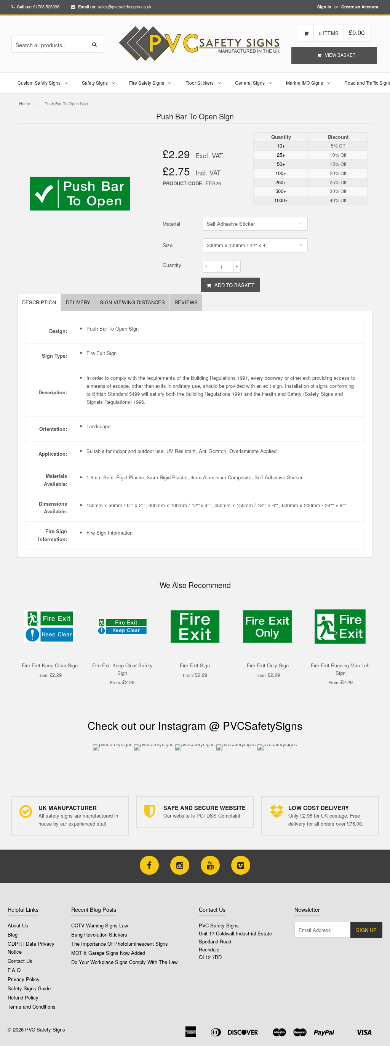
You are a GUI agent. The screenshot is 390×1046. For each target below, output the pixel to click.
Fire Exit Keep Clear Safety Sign (122, 669)
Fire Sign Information (109, 532)
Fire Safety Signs (146, 82)
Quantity (172, 264)
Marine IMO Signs (304, 82)
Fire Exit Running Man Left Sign (340, 669)
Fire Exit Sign (195, 665)
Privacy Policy (24, 979)
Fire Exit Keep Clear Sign (50, 665)
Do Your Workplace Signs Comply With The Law (124, 962)
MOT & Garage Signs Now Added (108, 952)
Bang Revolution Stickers (99, 934)
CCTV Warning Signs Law (99, 925)
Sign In (324, 7)
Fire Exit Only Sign (268, 665)
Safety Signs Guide (29, 988)
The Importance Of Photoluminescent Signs (119, 943)
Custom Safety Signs (39, 82)
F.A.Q (14, 970)
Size (168, 245)
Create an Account (360, 7)
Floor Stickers (199, 82)
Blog (13, 934)
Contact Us (20, 960)
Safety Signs (95, 82)
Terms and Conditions (32, 1006)
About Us (18, 925)
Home (24, 103)
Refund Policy (23, 997)
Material (171, 223)
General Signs (250, 82)
